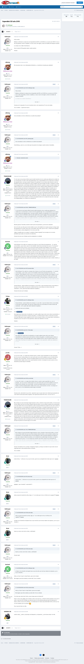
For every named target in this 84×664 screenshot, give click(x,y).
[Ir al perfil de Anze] (8, 461)
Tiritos (8, 296)
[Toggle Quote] (16, 87)
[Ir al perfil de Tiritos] (8, 301)
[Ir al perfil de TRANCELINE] (8, 181)
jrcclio (7, 352)
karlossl (7, 241)
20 (8, 48)
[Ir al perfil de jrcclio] (8, 357)
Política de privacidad (39, 658)
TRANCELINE (7, 176)
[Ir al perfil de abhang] (8, 67)
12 (8, 253)
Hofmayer (7, 36)
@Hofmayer (19, 311)
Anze (7, 456)
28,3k (8, 73)
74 (8, 364)
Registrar (80, 2)
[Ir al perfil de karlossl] (8, 246)
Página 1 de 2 (17, 31)
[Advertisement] (31, 16)
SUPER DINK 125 (21, 26)
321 (8, 467)
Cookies (52, 658)
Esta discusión (75, 6)
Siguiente (8, 31)
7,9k (8, 307)
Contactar (47, 658)
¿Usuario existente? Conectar (68, 2)
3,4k (8, 187)
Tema (31, 658)
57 (8, 623)
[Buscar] (81, 7)
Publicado (21, 36)
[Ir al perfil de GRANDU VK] (8, 616)
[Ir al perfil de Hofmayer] (3, 25)
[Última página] (12, 31)
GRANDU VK (7, 611)
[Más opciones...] (58, 36)
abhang (7, 62)
